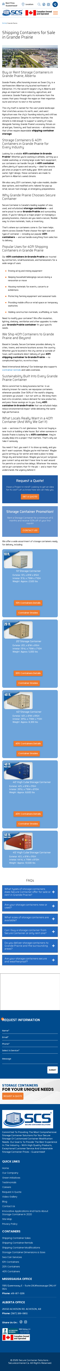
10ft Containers (10, 1262)
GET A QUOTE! (30, 496)
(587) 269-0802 (19, 1313)
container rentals (11, 369)
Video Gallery (9, 1196)
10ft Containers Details (28, 602)
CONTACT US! (30, 530)
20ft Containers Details (28, 673)
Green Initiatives (11, 1177)
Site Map (7, 1219)
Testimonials (9, 1182)
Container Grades (28, 612)
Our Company (10, 1173)
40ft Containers (11, 1271)
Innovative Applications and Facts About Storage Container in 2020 (25, 1212)
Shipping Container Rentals (17, 1242)
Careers (6, 1187)
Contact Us (8, 1206)
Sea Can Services (12, 1257)
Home (4, 23)
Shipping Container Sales (16, 1238)
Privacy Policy (9, 1224)
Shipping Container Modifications (21, 1247)
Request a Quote (11, 1192)
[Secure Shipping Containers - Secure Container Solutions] (12, 12)
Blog (4, 1201)
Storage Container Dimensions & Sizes (23, 1252)
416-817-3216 (17, 1293)
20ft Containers (11, 1266)
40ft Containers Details (28, 743)
